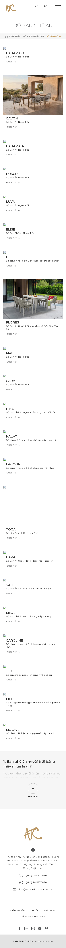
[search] (36, 6)
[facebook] (19, 928)
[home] (6, 36)
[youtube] (39, 928)
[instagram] (33, 928)
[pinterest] (46, 928)
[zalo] (26, 928)
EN (46, 5)
